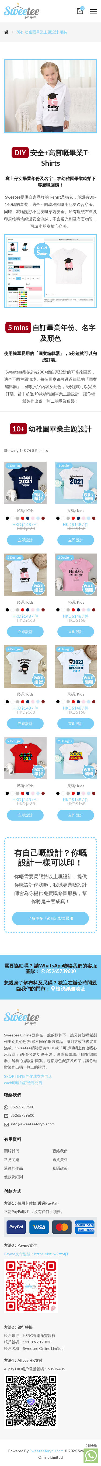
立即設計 (25, 540)
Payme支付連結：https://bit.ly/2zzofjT (36, 1253)
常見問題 (11, 1159)
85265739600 (60, 971)
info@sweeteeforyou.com (33, 1124)
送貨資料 (60, 1159)
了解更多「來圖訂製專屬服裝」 (50, 920)
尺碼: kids (25, 510)
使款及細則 (13, 1176)
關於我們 (11, 1151)
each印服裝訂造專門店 (23, 1082)
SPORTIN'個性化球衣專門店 (28, 1076)
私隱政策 (60, 1168)
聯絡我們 (60, 1151)
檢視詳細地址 (70, 988)
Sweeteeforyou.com (46, 1450)
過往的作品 (13, 1168)
